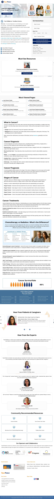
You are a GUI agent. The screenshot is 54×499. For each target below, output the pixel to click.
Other (46, 33)
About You (35, 31)
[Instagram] (36, 479)
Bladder (34, 47)
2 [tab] (28, 329)
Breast (37, 47)
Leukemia (41, 48)
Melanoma (31, 466)
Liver (49, 464)
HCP (43, 33)
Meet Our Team (5, 484)
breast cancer (10, 38)
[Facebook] (34, 479)
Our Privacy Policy (5, 483)
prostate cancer (18, 38)
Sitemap (3, 486)
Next (29, 329)
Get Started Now (7, 13)
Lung (28, 466)
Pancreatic (29, 468)
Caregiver (38, 33)
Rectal (36, 468)
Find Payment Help (27, 73)
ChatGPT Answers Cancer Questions (8, 480)
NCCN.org (13, 43)
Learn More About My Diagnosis (42, 39)
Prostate (33, 468)
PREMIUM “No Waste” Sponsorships (8, 481)
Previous (24, 329)
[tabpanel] (27, 320)
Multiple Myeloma (35, 51)
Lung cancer (3, 38)
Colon (40, 47)
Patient (34, 33)
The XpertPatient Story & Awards (8, 478)
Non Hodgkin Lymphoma (42, 51)
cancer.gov (4, 43)
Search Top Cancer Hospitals (27, 89)
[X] (38, 479)
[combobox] (42, 24)
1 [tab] (26, 329)
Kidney (38, 48)
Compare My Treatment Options (42, 42)
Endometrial (34, 48)
